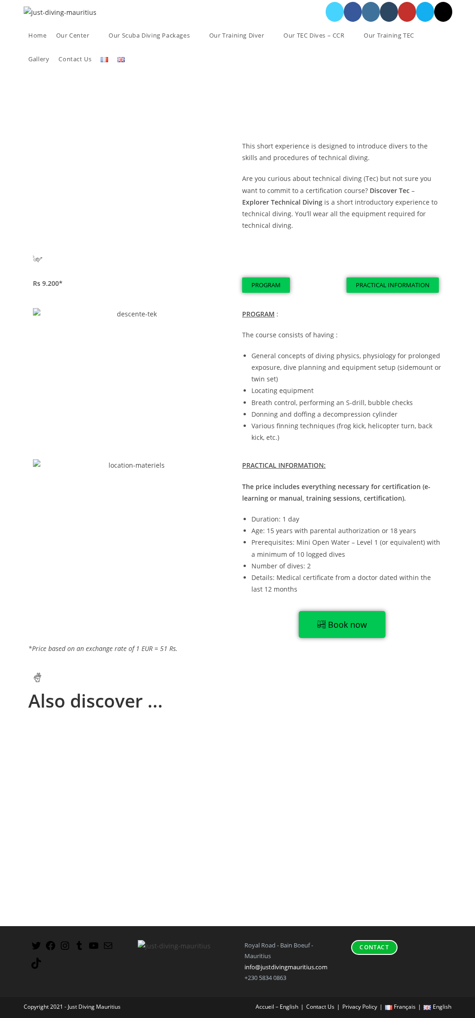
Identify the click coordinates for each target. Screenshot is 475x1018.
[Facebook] (50, 948)
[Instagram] (65, 948)
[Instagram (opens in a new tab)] (371, 12)
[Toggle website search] (136, 59)
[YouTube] (93, 948)
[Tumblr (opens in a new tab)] (389, 12)
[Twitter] (36, 948)
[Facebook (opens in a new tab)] (353, 12)
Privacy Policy (359, 1007)
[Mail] (108, 948)
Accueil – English (277, 1007)
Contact (374, 947)
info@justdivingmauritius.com (285, 967)
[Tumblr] (79, 948)
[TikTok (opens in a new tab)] (443, 12)
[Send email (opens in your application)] (425, 12)
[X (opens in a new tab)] (335, 12)
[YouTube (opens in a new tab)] (407, 12)
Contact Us (320, 1007)
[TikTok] (36, 966)
